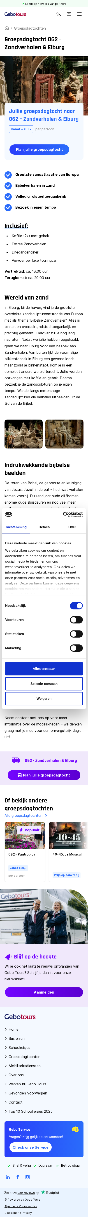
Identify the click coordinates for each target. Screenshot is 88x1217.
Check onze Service (31, 1147)
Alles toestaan (44, 669)
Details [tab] (44, 527)
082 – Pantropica (21, 854)
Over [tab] (72, 527)
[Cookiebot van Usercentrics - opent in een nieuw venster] (63, 515)
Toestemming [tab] (16, 527)
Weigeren (44, 698)
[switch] (76, 619)
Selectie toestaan (44, 684)
